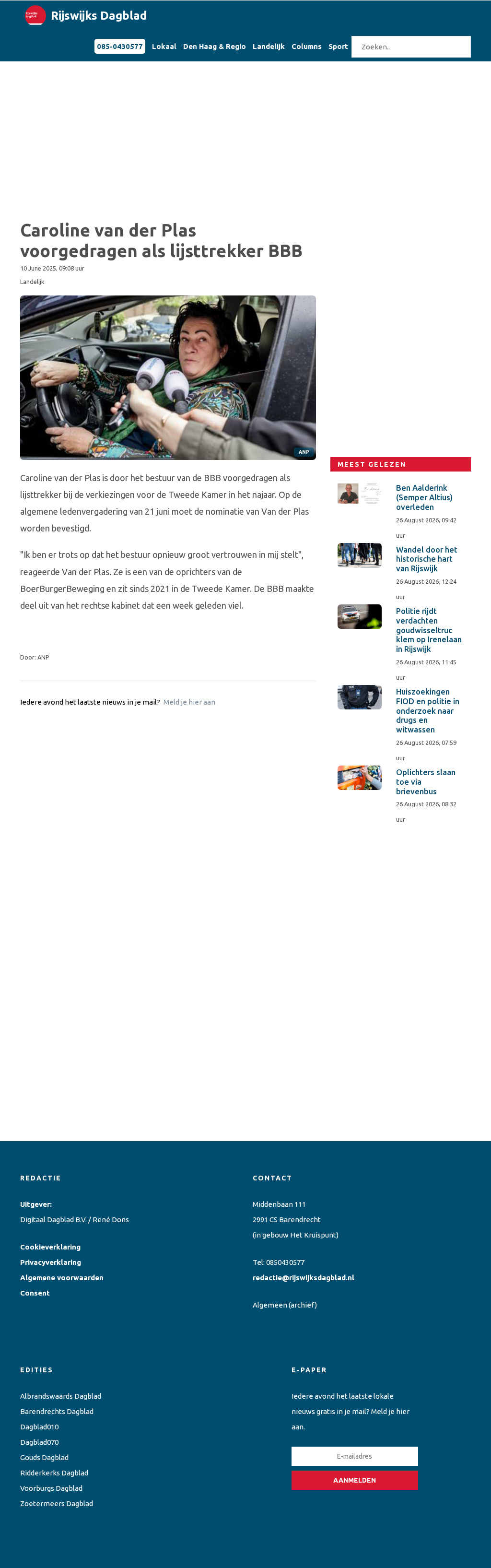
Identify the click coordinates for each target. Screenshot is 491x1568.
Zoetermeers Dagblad (56, 1503)
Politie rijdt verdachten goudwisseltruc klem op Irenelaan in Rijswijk (429, 630)
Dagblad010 (39, 1427)
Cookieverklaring (50, 1247)
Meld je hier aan (189, 702)
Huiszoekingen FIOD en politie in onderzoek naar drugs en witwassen (427, 710)
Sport (338, 46)
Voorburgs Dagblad (51, 1488)
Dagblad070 (39, 1442)
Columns (307, 46)
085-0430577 (120, 46)
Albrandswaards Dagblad (60, 1396)
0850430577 (285, 1262)
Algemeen (270, 1305)
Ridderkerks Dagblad (54, 1473)
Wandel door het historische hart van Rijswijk (426, 559)
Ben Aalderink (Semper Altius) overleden (424, 497)
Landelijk (269, 46)
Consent (35, 1293)
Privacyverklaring (50, 1262)
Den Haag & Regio (214, 46)
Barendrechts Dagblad (57, 1411)
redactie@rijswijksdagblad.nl (303, 1277)
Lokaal (164, 46)
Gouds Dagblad (44, 1457)
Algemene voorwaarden (62, 1277)
